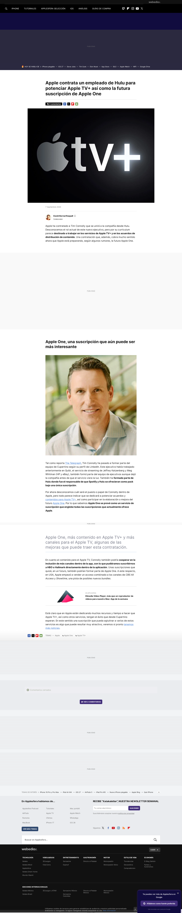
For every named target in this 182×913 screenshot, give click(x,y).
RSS (124, 828)
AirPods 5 (89, 792)
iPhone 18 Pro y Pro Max (49, 792)
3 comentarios (55, 104)
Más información (109, 911)
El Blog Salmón (150, 861)
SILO (114, 67)
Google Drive (145, 67)
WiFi (134, 67)
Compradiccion (129, 868)
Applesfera (26, 868)
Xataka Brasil (27, 894)
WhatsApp (74, 818)
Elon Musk (94, 67)
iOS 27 (60, 67)
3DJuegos (47, 861)
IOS (72, 8)
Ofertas (49, 818)
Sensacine (67, 861)
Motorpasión (108, 861)
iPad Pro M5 (101, 792)
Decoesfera (128, 865)
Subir (152, 850)
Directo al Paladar (90, 861)
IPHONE (15, 8)
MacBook (26, 823)
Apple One (58, 503)
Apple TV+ (81, 635)
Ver (92, 702)
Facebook (64, 103)
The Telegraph (73, 463)
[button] (64, 215)
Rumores (25, 818)
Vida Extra (47, 865)
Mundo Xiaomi (27, 875)
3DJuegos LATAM (49, 891)
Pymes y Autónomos (148, 866)
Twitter (141, 8)
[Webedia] (154, 1)
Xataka (24, 861)
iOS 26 (72, 823)
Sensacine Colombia (67, 895)
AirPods (25, 813)
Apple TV (50, 813)
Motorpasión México (108, 892)
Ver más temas (30, 829)
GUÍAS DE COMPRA (101, 8)
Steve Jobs (71, 67)
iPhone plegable (48, 67)
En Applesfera (90, 593)
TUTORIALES (30, 8)
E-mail (76, 103)
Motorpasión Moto (111, 865)
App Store (105, 67)
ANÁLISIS (82, 8)
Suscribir (134, 808)
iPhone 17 (50, 823)
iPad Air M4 (67, 792)
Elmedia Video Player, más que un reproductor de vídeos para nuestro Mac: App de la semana (109, 597)
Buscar (155, 839)
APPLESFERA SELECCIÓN (53, 8)
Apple (57, 635)
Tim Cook (82, 67)
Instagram (132, 8)
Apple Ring (136, 792)
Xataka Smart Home (30, 872)
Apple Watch (125, 67)
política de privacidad (126, 813)
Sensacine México (70, 891)
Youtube (137, 8)
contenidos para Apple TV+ (60, 499)
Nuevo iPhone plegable (119, 792)
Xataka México (28, 891)
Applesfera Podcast (30, 808)
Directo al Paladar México (90, 892)
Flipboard (128, 8)
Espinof (66, 865)
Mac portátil (75, 808)
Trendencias (128, 861)
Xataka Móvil (27, 865)
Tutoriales (50, 808)
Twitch (123, 8)
